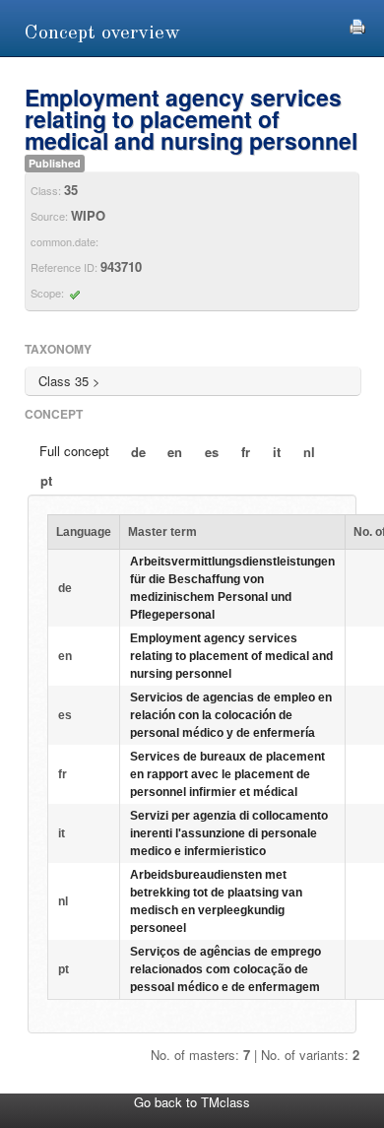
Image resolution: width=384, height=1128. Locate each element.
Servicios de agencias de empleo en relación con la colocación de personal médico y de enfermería (231, 715)
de (138, 451)
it (277, 451)
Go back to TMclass (192, 1102)
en (174, 451)
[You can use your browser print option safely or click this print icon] (357, 24)
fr (245, 451)
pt (46, 480)
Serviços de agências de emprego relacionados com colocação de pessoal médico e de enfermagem (225, 969)
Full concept (74, 450)
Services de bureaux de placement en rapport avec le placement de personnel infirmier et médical (227, 774)
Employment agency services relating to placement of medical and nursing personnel (231, 656)
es (212, 451)
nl (309, 451)
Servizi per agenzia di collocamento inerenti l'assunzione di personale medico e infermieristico (229, 833)
